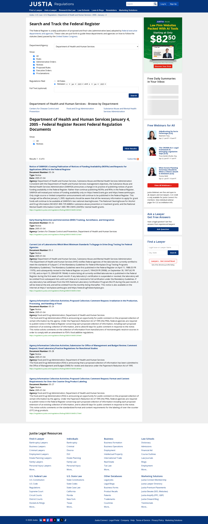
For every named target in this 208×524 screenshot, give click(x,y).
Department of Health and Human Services (74, 15)
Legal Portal (114, 520)
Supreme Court (36, 491)
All (37, 56)
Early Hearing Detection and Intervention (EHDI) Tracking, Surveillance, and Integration (71, 220)
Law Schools (83, 10)
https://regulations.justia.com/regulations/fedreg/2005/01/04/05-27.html (55, 413)
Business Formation (113, 442)
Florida (70, 495)
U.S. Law (38, 15)
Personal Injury (74, 465)
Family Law (71, 462)
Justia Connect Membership (153, 480)
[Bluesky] (58, 520)
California (71, 491)
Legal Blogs (109, 483)
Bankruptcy (72, 442)
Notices (39, 64)
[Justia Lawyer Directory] (65, 520)
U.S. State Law (74, 476)
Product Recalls (111, 491)
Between (61, 84)
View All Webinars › (163, 185)
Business (108, 438)
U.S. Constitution (36, 480)
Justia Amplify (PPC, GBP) (152, 495)
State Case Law (73, 487)
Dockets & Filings (37, 503)
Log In (163, 4)
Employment (109, 450)
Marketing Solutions (128, 10)
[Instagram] (51, 520)
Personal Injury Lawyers (40, 465)
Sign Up (173, 4)
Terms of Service (143, 520)
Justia (31, 15)
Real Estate (109, 462)
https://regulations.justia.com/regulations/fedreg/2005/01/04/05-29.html (55, 335)
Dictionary (146, 442)
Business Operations (113, 446)
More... (32, 469)
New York (71, 499)
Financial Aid (146, 450)
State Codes (72, 483)
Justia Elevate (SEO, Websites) (154, 491)
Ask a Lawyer (50, 10)
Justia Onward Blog (150, 499)
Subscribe (132, 159)
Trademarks (109, 499)
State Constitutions (75, 480)
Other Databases (113, 476)
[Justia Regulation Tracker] (40, 4)
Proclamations (42, 73)
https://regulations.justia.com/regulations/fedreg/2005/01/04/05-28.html (55, 369)
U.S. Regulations (50, 15)
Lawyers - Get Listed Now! (163, 261)
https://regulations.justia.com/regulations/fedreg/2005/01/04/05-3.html (55, 291)
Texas (69, 503)
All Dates (61, 81)
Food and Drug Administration (80, 108)
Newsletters (111, 10)
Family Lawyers (36, 462)
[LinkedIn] (40, 520)
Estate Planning (74, 458)
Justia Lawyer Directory (151, 483)
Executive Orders (44, 70)
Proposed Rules (43, 67)
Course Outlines (148, 454)
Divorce (70, 450)
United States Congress (66, 36)
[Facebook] (47, 520)
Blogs (143, 462)
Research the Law (67, 10)
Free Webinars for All (161, 125)
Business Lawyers (37, 446)
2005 (94, 15)
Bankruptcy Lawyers (38, 442)
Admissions (146, 446)
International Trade (113, 458)
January (101, 15)
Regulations (34, 487)
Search (134, 95)
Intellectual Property (113, 454)
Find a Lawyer (35, 10)
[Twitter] (61, 520)
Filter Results (131, 148)
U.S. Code (33, 483)
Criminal (70, 446)
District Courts (35, 499)
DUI (68, 454)
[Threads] (54, 520)
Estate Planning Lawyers (40, 458)
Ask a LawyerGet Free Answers (158, 215)
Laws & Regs (98, 10)
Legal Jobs (108, 480)
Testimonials (147, 503)
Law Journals (147, 458)
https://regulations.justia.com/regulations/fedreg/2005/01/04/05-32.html (55, 234)
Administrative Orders (46, 61)
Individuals (72, 438)
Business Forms (111, 487)
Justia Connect (101, 520)
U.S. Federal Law (38, 476)
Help (132, 520)
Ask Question (163, 229)
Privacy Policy (158, 520)
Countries (108, 503)
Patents (107, 495)
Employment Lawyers (39, 454)
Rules (38, 59)
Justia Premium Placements (153, 487)
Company (125, 520)
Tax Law (107, 465)
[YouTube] (44, 520)
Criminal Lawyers (37, 450)
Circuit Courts (35, 495)
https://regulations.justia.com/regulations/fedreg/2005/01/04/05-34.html (55, 210)
